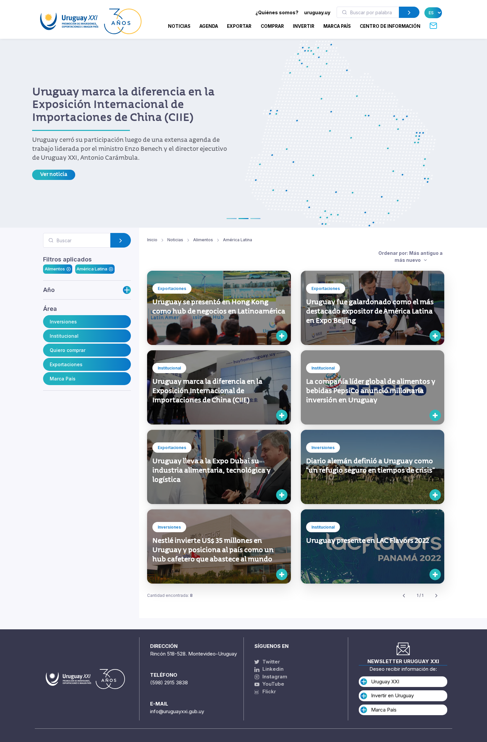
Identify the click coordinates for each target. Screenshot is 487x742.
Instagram (274, 676)
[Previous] (404, 595)
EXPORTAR (239, 26)
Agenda (208, 26)
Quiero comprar (67, 350)
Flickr (267, 691)
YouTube (272, 684)
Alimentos (55, 269)
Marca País (63, 378)
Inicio (152, 239)
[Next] (436, 595)
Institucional (64, 336)
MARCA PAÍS (337, 26)
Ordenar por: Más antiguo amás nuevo (410, 256)
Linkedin (272, 669)
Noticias (179, 26)
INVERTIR (303, 26)
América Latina (92, 269)
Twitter (270, 661)
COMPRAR (272, 26)
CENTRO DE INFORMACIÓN (390, 26)
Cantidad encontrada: (169, 595)
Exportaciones (66, 364)
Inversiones (63, 321)
